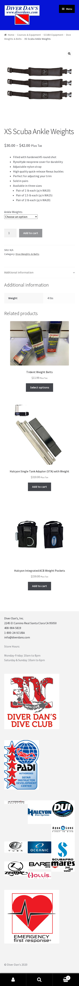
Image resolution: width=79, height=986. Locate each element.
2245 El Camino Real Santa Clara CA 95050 (30, 623)
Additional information (18, 272)
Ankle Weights (13, 212)
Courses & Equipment (29, 34)
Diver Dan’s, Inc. (14, 618)
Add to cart (30, 233)
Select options (39, 387)
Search (39, 979)
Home (11, 34)
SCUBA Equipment (53, 34)
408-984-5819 (12, 628)
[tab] (39, 272)
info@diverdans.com (17, 637)
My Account (13, 979)
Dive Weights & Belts (27, 254)
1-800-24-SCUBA (14, 633)
